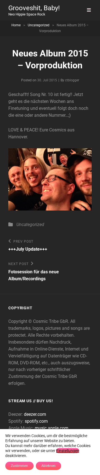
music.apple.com (51, 428)
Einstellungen (67, 450)
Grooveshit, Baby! (34, 8)
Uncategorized (38, 25)
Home (16, 25)
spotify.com (36, 421)
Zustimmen (19, 466)
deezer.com (35, 414)
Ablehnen (48, 466)
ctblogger (72, 80)
